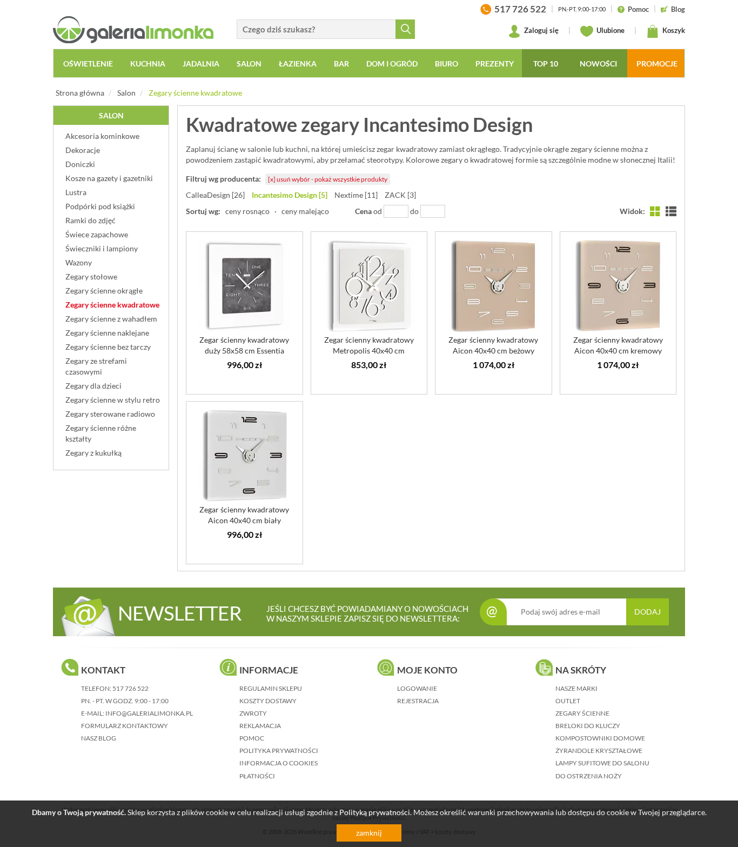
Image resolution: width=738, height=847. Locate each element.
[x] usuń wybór (327, 179)
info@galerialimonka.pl (149, 713)
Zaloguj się (540, 30)
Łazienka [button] (298, 63)
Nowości (598, 63)
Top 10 (545, 63)
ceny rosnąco (247, 211)
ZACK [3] (400, 194)
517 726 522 (130, 688)
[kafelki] (655, 211)
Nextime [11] (356, 194)
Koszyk (673, 30)
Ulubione (610, 30)
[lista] (671, 211)
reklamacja (260, 726)
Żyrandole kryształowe (598, 750)
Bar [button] (341, 63)
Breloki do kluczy (587, 726)
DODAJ (647, 611)
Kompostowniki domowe (600, 738)
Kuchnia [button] (147, 63)
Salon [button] (249, 63)
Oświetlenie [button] (88, 63)
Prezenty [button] (494, 63)
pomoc (251, 738)
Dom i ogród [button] (392, 63)
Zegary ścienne (582, 713)
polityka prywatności (278, 750)
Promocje (656, 63)
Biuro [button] (446, 63)
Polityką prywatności (374, 812)
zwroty (253, 713)
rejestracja (418, 701)
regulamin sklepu (270, 688)
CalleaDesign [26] (215, 194)
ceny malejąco (305, 211)
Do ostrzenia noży (588, 776)
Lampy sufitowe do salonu (602, 763)
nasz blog (98, 738)
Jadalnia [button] (201, 63)
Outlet (567, 701)
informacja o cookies (278, 763)
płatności (257, 776)
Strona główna (80, 92)
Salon (126, 92)
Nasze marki (576, 688)
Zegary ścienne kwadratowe (195, 92)
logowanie (417, 688)
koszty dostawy (268, 701)
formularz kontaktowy (124, 726)
